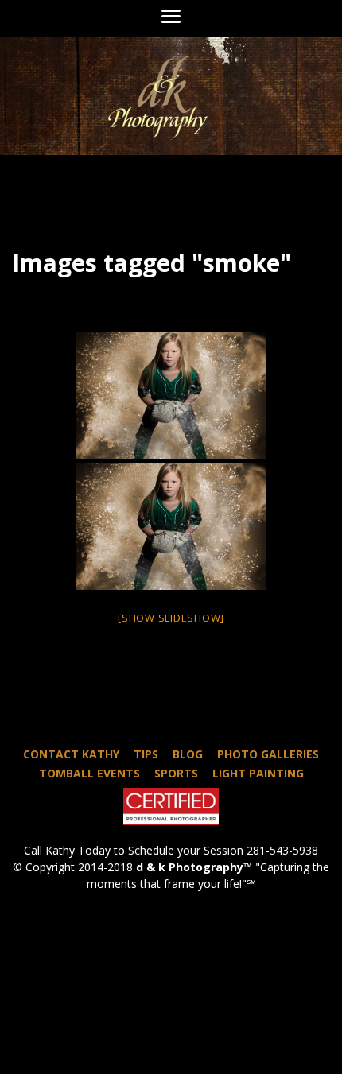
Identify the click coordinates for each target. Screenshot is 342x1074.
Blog (188, 754)
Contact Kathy (71, 754)
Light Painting (258, 773)
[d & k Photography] (171, 96)
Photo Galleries (268, 754)
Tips (146, 754)
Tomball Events (89, 773)
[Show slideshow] (171, 618)
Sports (176, 773)
